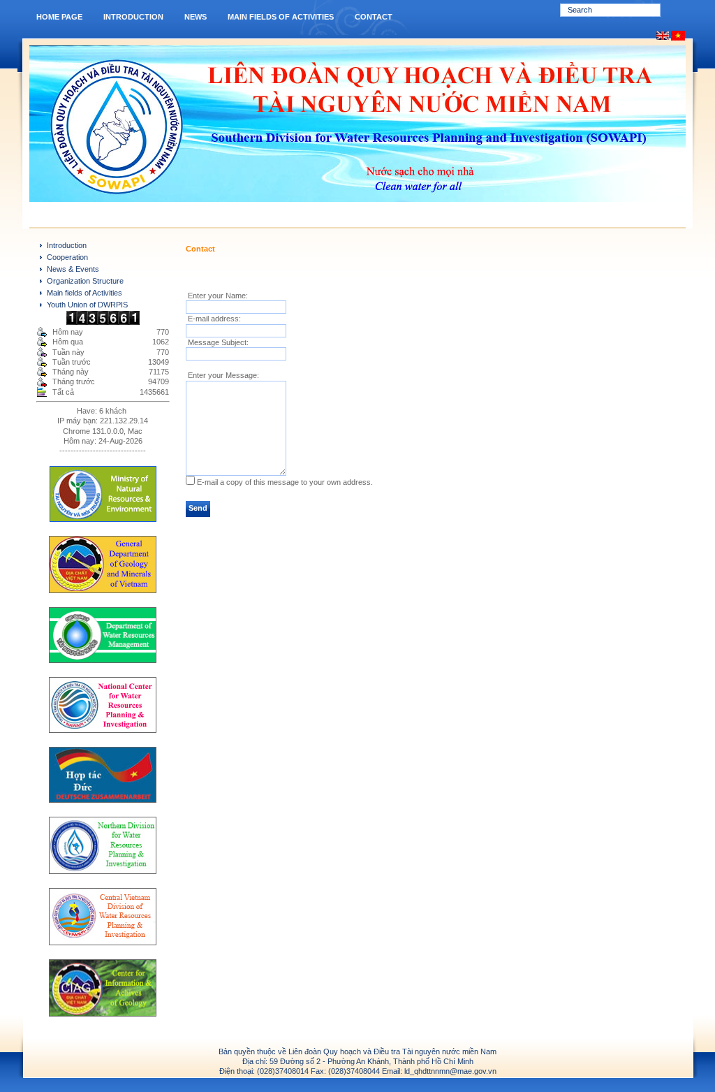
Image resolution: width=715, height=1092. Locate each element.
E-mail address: (213, 318)
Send (198, 508)
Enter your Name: (217, 295)
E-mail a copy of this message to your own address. (285, 482)
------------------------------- (102, 450)
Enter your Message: (222, 375)
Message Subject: (217, 342)
